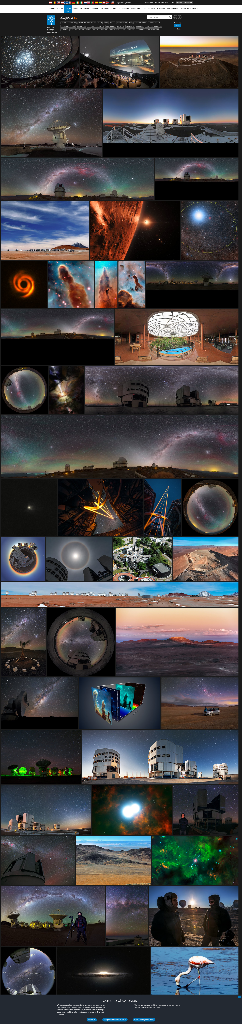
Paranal (139, 26)
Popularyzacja (149, 9)
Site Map (164, 3)
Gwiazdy (131, 30)
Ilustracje (110, 26)
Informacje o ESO (56, 9)
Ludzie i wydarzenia (154, 26)
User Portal (188, 3)
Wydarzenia (136, 9)
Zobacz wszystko (68, 23)
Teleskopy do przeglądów (148, 30)
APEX (106, 23)
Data (178, 29)
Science (179, 3)
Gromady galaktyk (96, 26)
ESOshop (95, 9)
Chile (112, 23)
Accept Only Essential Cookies (115, 1020)
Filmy (75, 9)
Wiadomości (84, 9)
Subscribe (149, 3)
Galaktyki (81, 26)
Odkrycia (125, 9)
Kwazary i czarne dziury (80, 30)
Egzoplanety (154, 23)
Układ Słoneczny (100, 30)
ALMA (100, 23)
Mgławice (130, 26)
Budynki (64, 30)
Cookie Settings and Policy (144, 1020)
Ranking (177, 26)
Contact (157, 3)
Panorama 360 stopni (87, 23)
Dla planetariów (68, 26)
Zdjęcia (68, 9)
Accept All (92, 1020)
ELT (130, 23)
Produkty (161, 9)
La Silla (120, 26)
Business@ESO (172, 9)
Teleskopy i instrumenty (110, 9)
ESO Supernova (140, 23)
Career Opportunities (189, 9)
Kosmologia (122, 23)
